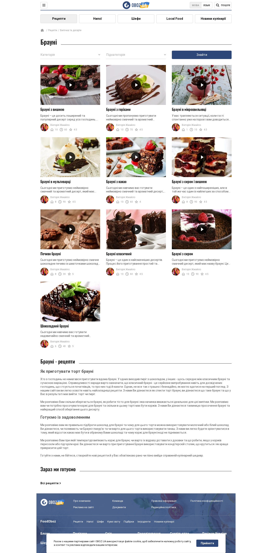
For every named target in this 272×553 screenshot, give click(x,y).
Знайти (202, 55)
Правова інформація (163, 500)
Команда (117, 500)
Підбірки (129, 521)
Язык (206, 5)
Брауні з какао (116, 181)
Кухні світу (113, 521)
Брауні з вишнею (52, 109)
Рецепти (59, 19)
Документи (119, 507)
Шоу (43, 543)
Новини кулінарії (213, 19)
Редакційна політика (163, 507)
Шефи (136, 19)
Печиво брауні (50, 253)
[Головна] (42, 31)
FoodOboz (48, 521)
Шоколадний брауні (54, 325)
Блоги (45, 533)
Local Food (174, 19)
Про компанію (82, 500)
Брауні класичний (119, 253)
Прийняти (207, 543)
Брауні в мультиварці (55, 181)
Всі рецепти (49, 483)
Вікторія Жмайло (59, 125)
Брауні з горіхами (118, 109)
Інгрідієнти (144, 521)
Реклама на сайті (83, 507)
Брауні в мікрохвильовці (189, 109)
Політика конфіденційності (206, 500)
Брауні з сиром (182, 253)
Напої (97, 19)
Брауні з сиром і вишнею (189, 181)
